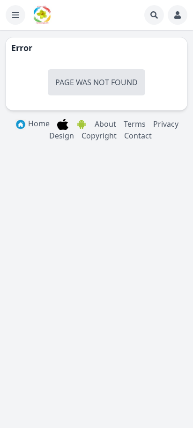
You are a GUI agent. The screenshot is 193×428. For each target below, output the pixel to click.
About (105, 124)
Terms (135, 124)
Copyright (99, 136)
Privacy (165, 124)
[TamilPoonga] (42, 15)
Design (61, 136)
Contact (138, 136)
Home (38, 123)
